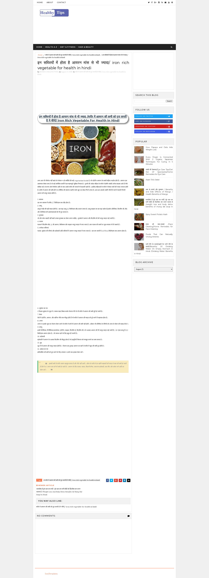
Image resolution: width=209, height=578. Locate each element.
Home (40, 2)
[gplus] (155, 2)
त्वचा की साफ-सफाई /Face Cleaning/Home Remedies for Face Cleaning (159, 226)
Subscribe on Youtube (145, 126)
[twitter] (148, 2)
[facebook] (152, 2)
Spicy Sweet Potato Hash (156, 214)
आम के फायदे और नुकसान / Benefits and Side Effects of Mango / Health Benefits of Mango (159, 191)
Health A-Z (51, 47)
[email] (165, 2)
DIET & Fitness (67, 47)
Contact (61, 2)
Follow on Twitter (144, 116)
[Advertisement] (130, 25)
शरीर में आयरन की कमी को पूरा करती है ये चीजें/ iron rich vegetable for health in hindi (72, 55)
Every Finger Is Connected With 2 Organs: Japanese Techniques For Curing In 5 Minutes (159, 160)
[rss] (162, 2)
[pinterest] (172, 2)
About (50, 2)
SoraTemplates (51, 574)
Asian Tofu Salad (152, 180)
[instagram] (159, 2)
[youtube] (169, 2)
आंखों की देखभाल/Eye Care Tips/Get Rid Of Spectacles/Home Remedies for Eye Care (159, 171)
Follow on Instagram (145, 131)
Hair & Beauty (85, 47)
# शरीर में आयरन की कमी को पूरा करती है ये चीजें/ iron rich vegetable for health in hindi (72, 480)
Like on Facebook (143, 121)
